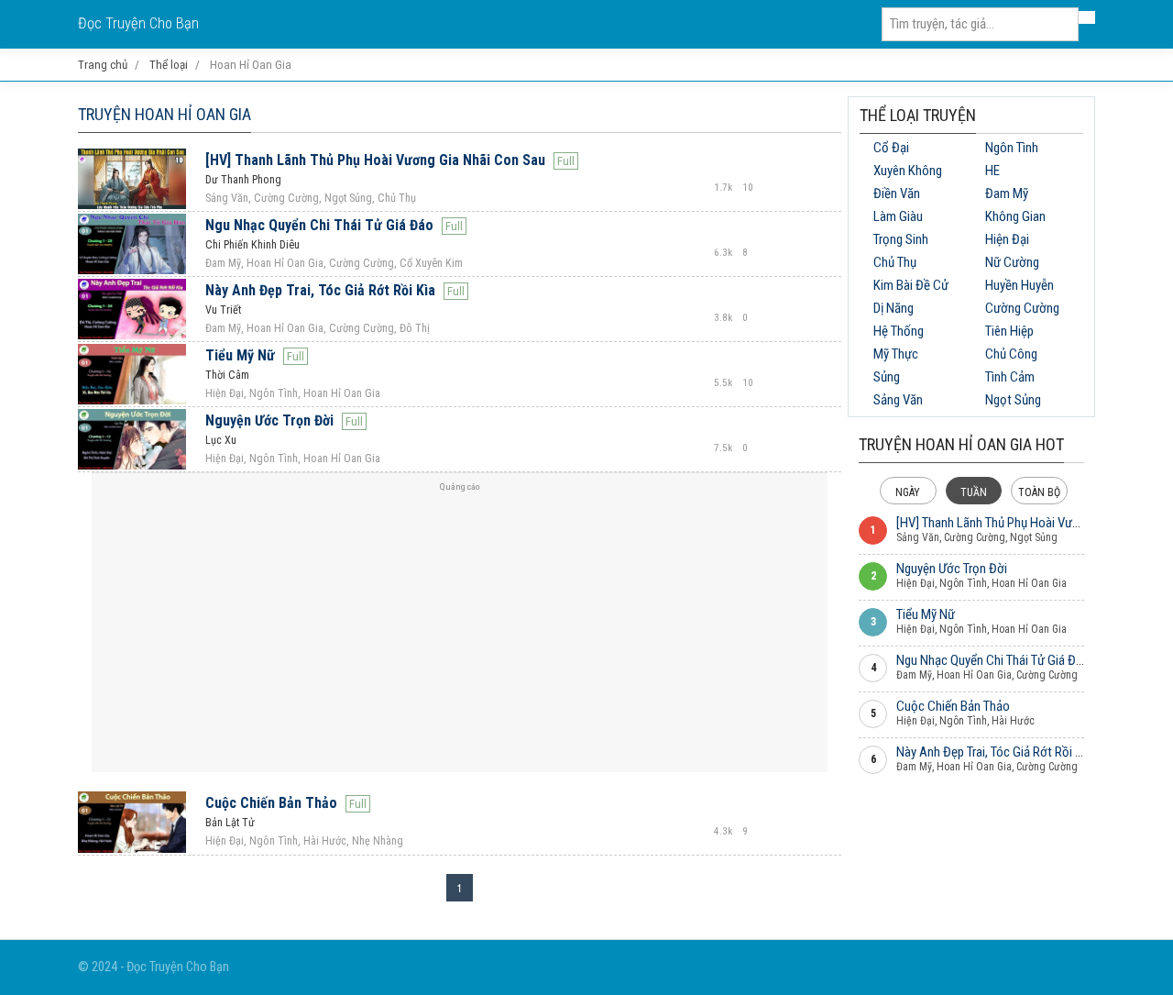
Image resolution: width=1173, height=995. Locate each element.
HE (992, 170)
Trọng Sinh (900, 239)
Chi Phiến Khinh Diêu (252, 244)
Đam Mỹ (1006, 193)
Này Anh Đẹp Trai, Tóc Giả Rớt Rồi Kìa (320, 290)
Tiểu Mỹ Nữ (240, 355)
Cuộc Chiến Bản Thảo (271, 803)
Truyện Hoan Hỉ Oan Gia (164, 114)
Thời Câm (227, 375)
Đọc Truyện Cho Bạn (138, 23)
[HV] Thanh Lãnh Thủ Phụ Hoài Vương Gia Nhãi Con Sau (375, 160)
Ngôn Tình (1011, 147)
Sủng (886, 377)
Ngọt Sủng (1013, 400)
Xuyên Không (907, 170)
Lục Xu (220, 440)
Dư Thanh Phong (243, 179)
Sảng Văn (898, 400)
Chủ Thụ (894, 262)
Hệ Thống (898, 331)
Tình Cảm (1010, 377)
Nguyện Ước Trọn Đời (269, 420)
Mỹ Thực (895, 354)
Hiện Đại (1007, 239)
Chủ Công (1011, 354)
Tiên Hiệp (1009, 331)
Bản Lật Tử (230, 822)
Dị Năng (893, 308)
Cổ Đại (891, 147)
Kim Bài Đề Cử (910, 285)
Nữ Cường (1012, 262)
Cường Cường (1022, 308)
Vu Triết (223, 310)
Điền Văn (896, 193)
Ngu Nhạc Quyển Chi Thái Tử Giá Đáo (319, 225)
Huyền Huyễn (1019, 285)
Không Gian (1015, 216)
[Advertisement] (460, 630)
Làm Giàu (898, 216)
